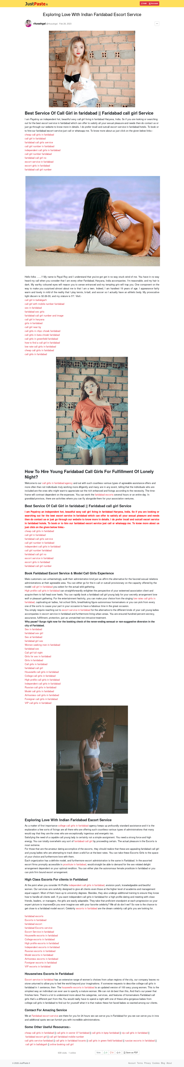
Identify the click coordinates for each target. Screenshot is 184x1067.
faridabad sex (32, 648)
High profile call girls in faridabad (42, 590)
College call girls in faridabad (40, 675)
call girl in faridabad (35, 138)
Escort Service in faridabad (39, 931)
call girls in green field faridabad (105, 1040)
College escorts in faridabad (40, 939)
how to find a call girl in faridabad (42, 342)
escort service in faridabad (39, 161)
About (169, 1063)
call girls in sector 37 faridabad (72, 1032)
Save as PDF (131, 1052)
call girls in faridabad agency (57, 483)
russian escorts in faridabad (140, 1040)
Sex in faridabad (33, 629)
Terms (140, 1063)
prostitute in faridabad (74, 864)
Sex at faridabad (33, 637)
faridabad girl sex (34, 641)
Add (144, 3)
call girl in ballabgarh (36, 300)
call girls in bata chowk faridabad (42, 334)
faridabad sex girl (34, 633)
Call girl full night (34, 652)
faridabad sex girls (34, 311)
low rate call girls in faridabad (40, 346)
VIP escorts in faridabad (37, 966)
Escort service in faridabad (39, 979)
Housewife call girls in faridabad (42, 672)
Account (154, 3)
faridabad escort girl (36, 1036)
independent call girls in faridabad (42, 150)
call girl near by (33, 327)
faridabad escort (33, 924)
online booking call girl (61, 1044)
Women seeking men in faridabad (42, 644)
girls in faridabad (33, 323)
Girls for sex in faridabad (38, 656)
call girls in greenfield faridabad (41, 338)
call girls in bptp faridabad (105, 1032)
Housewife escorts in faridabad (41, 935)
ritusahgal (39, 23)
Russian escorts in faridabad (40, 951)
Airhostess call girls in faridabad (42, 695)
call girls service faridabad (39, 1040)
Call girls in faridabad (36, 664)
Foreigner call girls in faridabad (41, 699)
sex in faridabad (33, 307)
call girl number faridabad (38, 154)
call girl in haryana (34, 319)
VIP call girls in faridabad (38, 703)
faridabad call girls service (39, 142)
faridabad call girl (34, 668)
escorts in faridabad (86, 908)
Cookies (156, 1063)
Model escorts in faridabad (39, 955)
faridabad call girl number (38, 169)
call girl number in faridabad (39, 146)
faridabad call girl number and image (44, 315)
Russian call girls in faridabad (40, 687)
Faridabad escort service (45, 1015)
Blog (163, 1063)
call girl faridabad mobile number (66, 1036)
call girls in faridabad (36, 354)
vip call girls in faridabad (134, 1032)
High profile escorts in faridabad (42, 943)
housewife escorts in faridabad (78, 987)
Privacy (147, 1063)
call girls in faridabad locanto (70, 1040)
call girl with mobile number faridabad (44, 303)
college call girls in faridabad (73, 825)
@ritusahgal (51, 23)
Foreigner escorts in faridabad (41, 962)
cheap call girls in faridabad (39, 134)
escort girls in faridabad (37, 165)
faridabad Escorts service (38, 927)
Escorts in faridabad (35, 920)
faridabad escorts (104, 494)
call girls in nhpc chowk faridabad (42, 331)
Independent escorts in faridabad (42, 947)
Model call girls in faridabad (39, 691)
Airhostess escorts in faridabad (41, 958)
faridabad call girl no (35, 157)
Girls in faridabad (34, 660)
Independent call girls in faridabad (43, 683)
